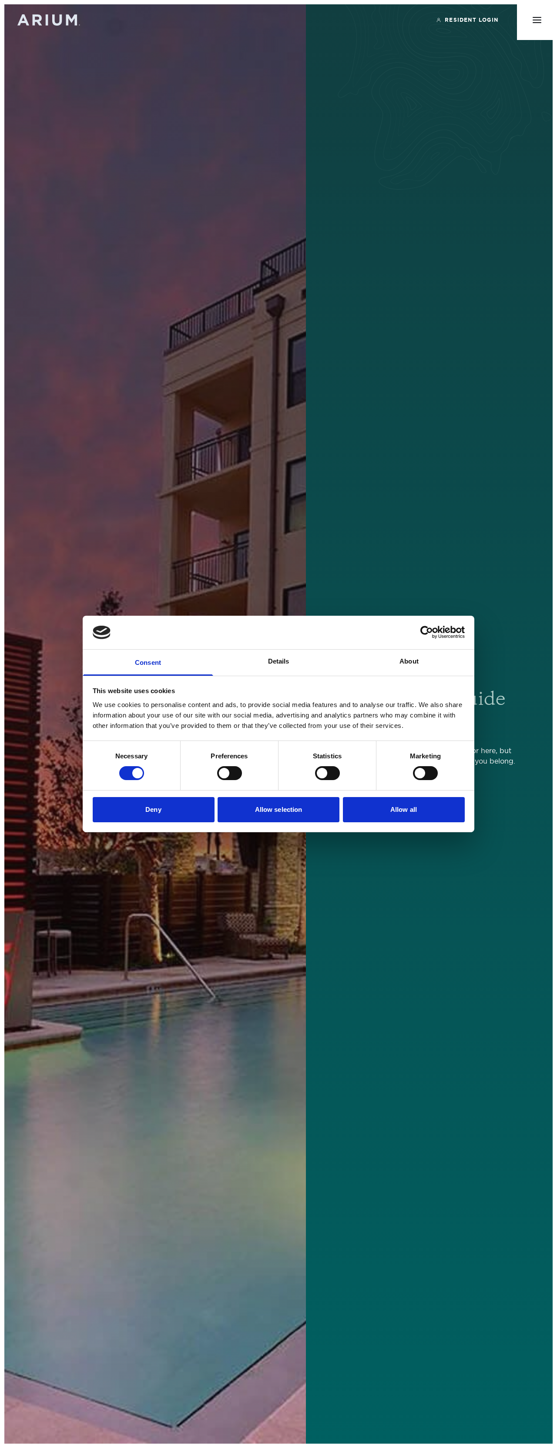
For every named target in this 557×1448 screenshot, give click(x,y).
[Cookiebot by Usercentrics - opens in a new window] (427, 632)
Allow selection (278, 809)
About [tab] (409, 661)
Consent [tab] (148, 662)
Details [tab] (278, 661)
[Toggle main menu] (537, 20)
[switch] (229, 773)
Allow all (403, 809)
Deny (153, 809)
